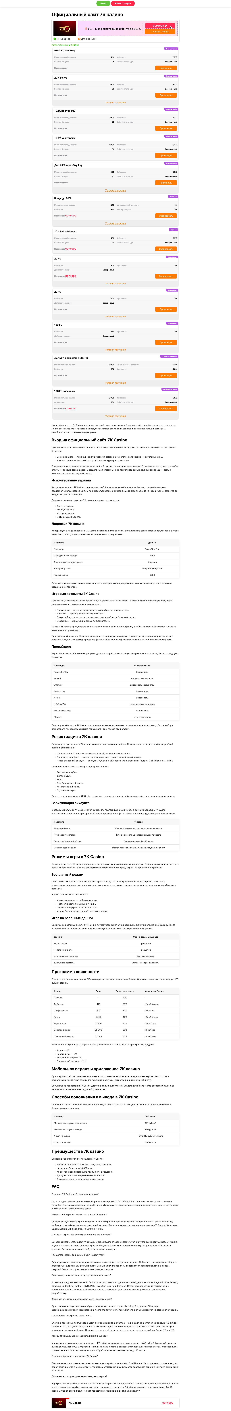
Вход (103, 3)
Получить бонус (160, 31)
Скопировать (166, 215)
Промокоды (166, 68)
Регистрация (123, 3)
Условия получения (115, 102)
